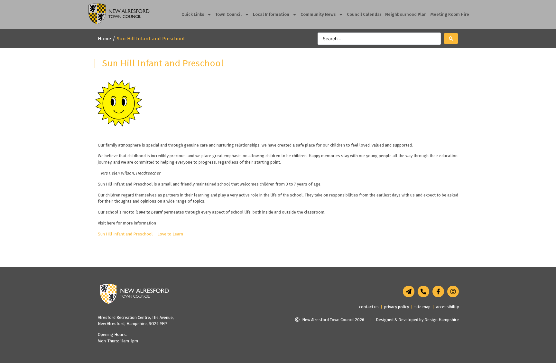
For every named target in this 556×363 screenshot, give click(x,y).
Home (104, 39)
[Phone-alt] (423, 291)
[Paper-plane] (408, 291)
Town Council (228, 14)
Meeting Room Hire (450, 14)
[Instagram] (453, 291)
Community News (318, 14)
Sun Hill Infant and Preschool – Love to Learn (140, 234)
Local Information (271, 14)
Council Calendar (364, 14)
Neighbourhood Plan (406, 14)
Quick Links (192, 14)
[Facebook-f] (438, 291)
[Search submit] (451, 38)
